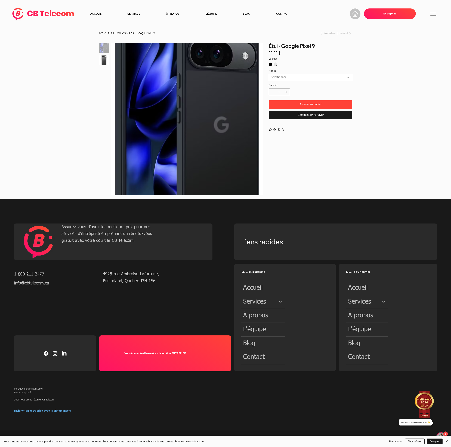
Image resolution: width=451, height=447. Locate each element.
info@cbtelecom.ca (31, 283)
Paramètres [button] (395, 441)
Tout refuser (415, 441)
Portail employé (22, 392)
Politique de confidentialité (28, 389)
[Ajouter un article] (286, 91)
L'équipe (254, 329)
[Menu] (433, 14)
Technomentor (60, 410)
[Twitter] (283, 129)
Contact (254, 357)
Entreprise (389, 13)
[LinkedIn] (64, 353)
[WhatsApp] (270, 129)
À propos (255, 315)
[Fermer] (447, 441)
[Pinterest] (279, 129)
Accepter (435, 441)
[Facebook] (274, 129)
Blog (249, 343)
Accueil (253, 288)
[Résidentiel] (334, 13)
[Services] (280, 302)
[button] (133, 13)
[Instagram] (55, 353)
